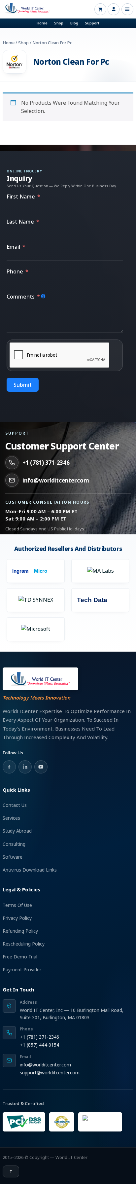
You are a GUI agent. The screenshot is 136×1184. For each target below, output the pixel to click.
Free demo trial (20, 956)
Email (13, 246)
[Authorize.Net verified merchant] (61, 1121)
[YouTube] (41, 766)
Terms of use (17, 905)
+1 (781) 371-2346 (46, 462)
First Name (21, 196)
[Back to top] (11, 1171)
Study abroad (17, 831)
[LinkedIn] (25, 766)
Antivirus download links (30, 870)
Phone (15, 271)
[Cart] (100, 9)
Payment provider (22, 969)
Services (11, 818)
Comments (21, 296)
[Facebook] (9, 766)
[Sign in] (113, 9)
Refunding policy (20, 931)
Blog (74, 22)
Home (42, 22)
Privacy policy (17, 918)
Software (12, 857)
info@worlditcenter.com (55, 480)
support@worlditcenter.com (50, 1072)
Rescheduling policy (24, 944)
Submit (23, 384)
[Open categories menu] (127, 9)
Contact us (15, 805)
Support (92, 22)
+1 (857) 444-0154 (39, 1045)
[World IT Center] (40, 678)
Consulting (14, 844)
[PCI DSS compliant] (24, 1121)
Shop (58, 22)
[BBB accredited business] (100, 1121)
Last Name (20, 221)
